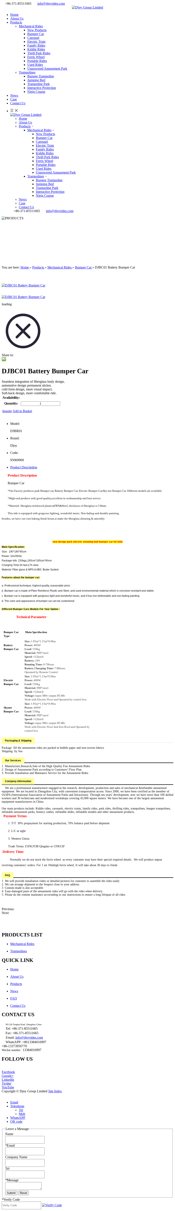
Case (22, 203)
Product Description (23, 467)
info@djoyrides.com (51, 3)
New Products (37, 30)
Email (14, 1102)
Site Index (55, 1091)
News (23, 199)
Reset (23, 1193)
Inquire (7, 411)
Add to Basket (22, 411)
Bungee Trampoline (40, 76)
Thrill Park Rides (38, 53)
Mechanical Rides (31, 26)
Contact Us (26, 207)
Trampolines (27, 72)
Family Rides (36, 45)
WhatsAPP (17, 1117)
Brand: (14, 438)
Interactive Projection (41, 88)
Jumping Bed (36, 80)
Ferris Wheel (36, 57)
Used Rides (35, 64)
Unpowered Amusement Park (47, 68)
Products (25, 126)
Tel (21, 1110)
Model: (15, 423)
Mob (22, 1114)
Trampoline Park (38, 84)
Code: (14, 453)
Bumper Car (35, 34)
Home (23, 118)
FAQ (13, 998)
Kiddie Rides (36, 49)
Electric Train (36, 41)
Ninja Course (36, 91)
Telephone (17, 1106)
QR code (16, 1121)
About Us (25, 122)
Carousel (33, 38)
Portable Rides (37, 61)
